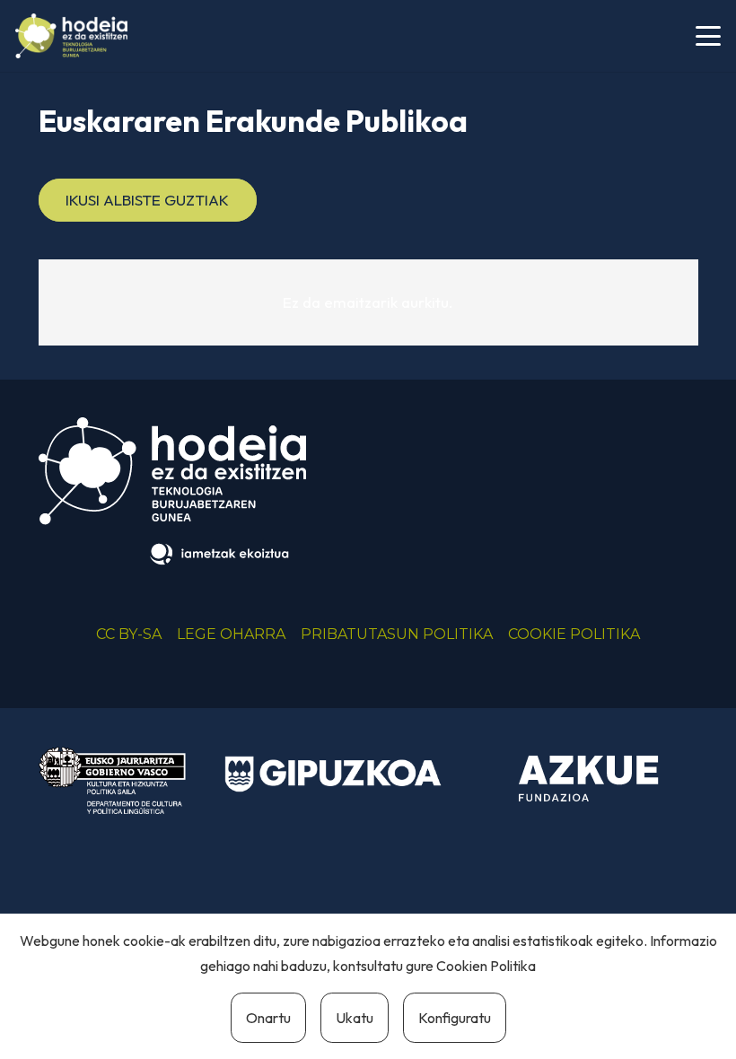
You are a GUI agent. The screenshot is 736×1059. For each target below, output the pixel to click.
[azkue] (589, 779)
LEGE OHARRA (231, 634)
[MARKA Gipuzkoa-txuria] (333, 774)
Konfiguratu (454, 1018)
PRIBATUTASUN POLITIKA (397, 634)
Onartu (268, 1018)
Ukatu (354, 1018)
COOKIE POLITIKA (574, 634)
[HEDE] (71, 35)
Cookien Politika (486, 966)
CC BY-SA (129, 634)
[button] (707, 35)
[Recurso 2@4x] (113, 780)
